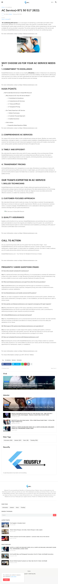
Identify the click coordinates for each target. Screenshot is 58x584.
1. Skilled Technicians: (14, 113)
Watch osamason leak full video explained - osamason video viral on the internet (29, 536)
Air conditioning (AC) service (10, 22)
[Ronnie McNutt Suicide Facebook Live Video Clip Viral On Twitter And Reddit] (5, 562)
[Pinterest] (25, 364)
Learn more (13, 576)
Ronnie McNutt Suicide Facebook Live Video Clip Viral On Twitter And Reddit (28, 561)
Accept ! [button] (6, 579)
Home (3, 7)
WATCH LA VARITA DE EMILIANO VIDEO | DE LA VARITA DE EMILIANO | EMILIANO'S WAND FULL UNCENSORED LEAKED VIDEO (32, 427)
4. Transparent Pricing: (14, 106)
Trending (34, 440)
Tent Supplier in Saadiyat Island (17, 523)
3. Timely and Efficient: (14, 104)
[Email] (28, 364)
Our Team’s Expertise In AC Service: (15, 110)
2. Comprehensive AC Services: (16, 101)
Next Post (53, 368)
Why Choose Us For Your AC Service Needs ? (18, 95)
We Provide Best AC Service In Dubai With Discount (18, 92)
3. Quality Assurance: (13, 118)
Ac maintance (9, 7)
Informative (19, 360)
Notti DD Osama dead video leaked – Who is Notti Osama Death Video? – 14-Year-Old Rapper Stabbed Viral (32, 421)
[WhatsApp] (22, 364)
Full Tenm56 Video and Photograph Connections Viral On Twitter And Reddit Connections (31, 554)
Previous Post (5, 368)
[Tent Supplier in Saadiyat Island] (5, 524)
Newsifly (33, 573)
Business (14, 360)
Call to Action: (9, 122)
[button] (2, 2)
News (25, 440)
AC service (31, 73)
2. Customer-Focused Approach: (16, 116)
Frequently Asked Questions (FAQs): (17, 125)
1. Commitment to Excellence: (16, 98)
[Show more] (31, 364)
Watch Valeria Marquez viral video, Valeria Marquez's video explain (26, 530)
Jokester (17, 440)
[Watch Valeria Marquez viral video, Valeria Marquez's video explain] (5, 531)
